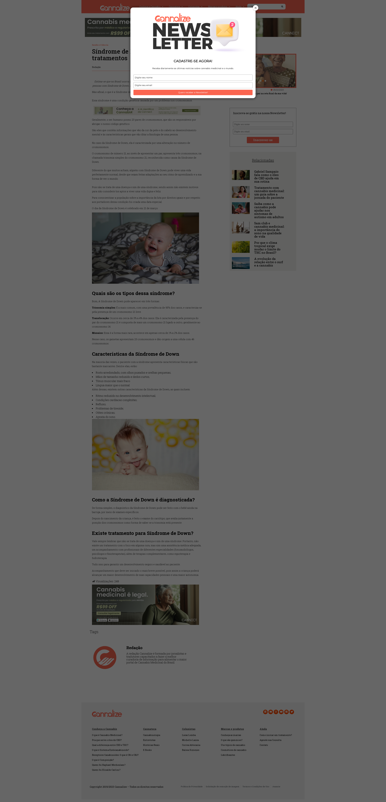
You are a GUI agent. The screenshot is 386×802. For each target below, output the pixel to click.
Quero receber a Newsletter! (193, 92)
